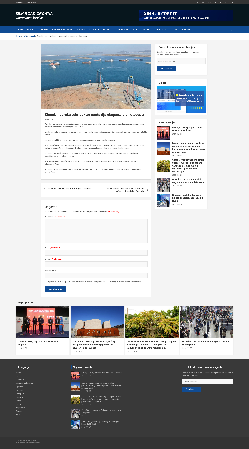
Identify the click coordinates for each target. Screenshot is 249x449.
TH (232, 2)
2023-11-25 (177, 186)
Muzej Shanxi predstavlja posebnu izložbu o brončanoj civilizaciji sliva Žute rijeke (125, 189)
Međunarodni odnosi (62, 30)
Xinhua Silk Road (30, 441)
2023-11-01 (49, 119)
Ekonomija (42, 30)
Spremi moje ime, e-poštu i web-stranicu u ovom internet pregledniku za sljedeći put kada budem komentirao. (94, 282)
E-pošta (54, 259)
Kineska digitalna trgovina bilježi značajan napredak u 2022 (187, 198)
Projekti (146, 30)
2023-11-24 (177, 204)
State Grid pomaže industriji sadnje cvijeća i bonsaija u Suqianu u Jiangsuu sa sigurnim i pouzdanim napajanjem (188, 165)
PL (213, 2)
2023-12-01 (177, 134)
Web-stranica (50, 270)
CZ (198, 2)
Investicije (94, 30)
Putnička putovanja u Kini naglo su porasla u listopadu (188, 181)
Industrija (122, 30)
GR (203, 2)
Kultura (173, 30)
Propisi (30, 30)
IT (227, 2)
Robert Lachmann (33, 443)
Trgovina (80, 30)
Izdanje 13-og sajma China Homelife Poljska (187, 129)
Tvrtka (135, 30)
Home (20, 30)
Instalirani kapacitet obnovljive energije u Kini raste (69, 188)
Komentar (55, 216)
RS (218, 2)
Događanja (160, 30)
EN (223, 2)
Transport (108, 30)
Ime (52, 247)
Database (185, 30)
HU (208, 2)
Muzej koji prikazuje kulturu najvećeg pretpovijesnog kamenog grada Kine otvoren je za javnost (188, 147)
